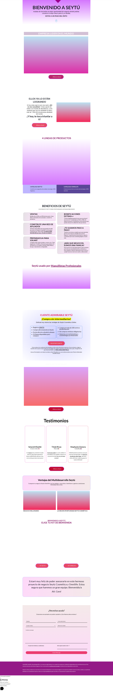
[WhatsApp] (83, 673)
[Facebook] (85, 673)
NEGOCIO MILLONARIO (31, 511)
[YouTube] (86, 673)
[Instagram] (88, 673)
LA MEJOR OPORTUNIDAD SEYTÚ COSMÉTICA (72, 511)
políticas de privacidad (54, 666)
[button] (56, 676)
